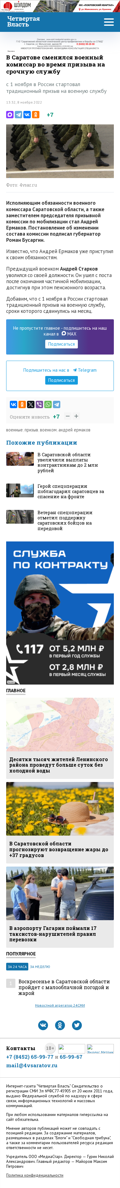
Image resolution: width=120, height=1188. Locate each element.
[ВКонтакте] (27, 114)
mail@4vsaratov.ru (32, 1065)
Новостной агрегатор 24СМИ (60, 1005)
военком (48, 430)
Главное (16, 690)
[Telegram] (18, 114)
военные (14, 430)
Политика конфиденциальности (34, 1175)
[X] (30, 404)
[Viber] (39, 404)
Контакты (20, 1048)
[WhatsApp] (48, 404)
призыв (31, 430)
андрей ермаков (74, 430)
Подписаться (61, 344)
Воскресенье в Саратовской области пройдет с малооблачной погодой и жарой (64, 987)
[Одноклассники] (35, 114)
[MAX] (10, 114)
